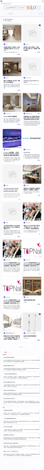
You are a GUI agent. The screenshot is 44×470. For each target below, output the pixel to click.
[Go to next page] (25, 347)
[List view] (41, 14)
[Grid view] (40, 14)
